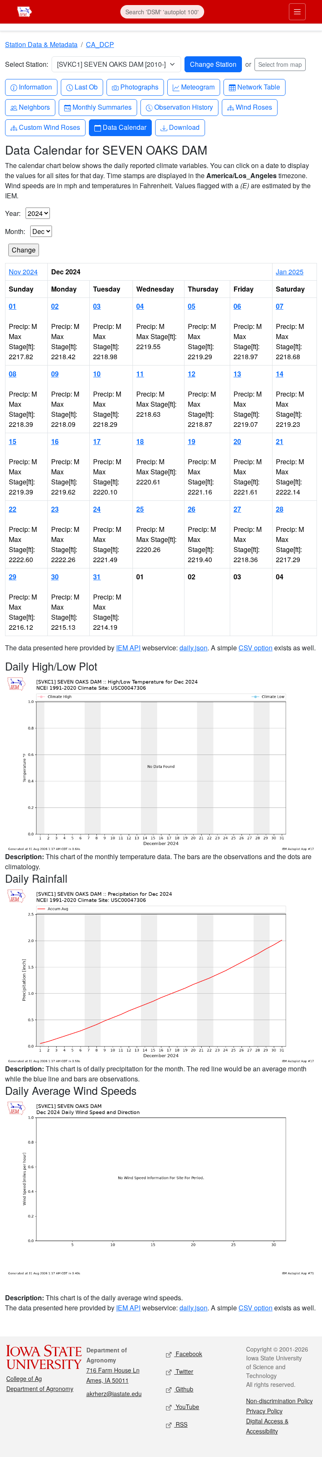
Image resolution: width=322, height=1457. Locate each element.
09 (55, 374)
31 (97, 576)
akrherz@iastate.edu (114, 1393)
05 (191, 306)
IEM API (128, 647)
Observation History (183, 107)
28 (279, 509)
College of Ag (24, 1378)
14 (279, 374)
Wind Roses (253, 107)
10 (97, 374)
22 (12, 509)
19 (191, 441)
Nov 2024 (23, 271)
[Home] (24, 11)
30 (55, 576)
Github (183, 1389)
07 (279, 306)
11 (140, 374)
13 (237, 374)
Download (184, 127)
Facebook (188, 1353)
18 (140, 441)
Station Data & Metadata (41, 44)
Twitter (183, 1371)
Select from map (280, 64)
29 (12, 576)
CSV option (256, 647)
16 (55, 441)
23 (55, 509)
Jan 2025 (290, 271)
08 (12, 374)
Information (35, 87)
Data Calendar (124, 127)
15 (12, 441)
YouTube (186, 1406)
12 (191, 374)
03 (97, 306)
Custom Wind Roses (49, 127)
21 (279, 441)
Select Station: (26, 64)
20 (237, 441)
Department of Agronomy (39, 1388)
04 (140, 306)
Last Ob (86, 87)
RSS (180, 1424)
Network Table (258, 87)
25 (140, 509)
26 (191, 509)
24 (97, 509)
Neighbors (34, 107)
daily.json (193, 647)
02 (55, 306)
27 (237, 509)
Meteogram (198, 87)
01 (12, 306)
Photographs (139, 87)
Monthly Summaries (102, 107)
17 (97, 441)
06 (237, 306)
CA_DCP (100, 44)
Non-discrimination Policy (279, 1401)
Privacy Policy (264, 1411)
